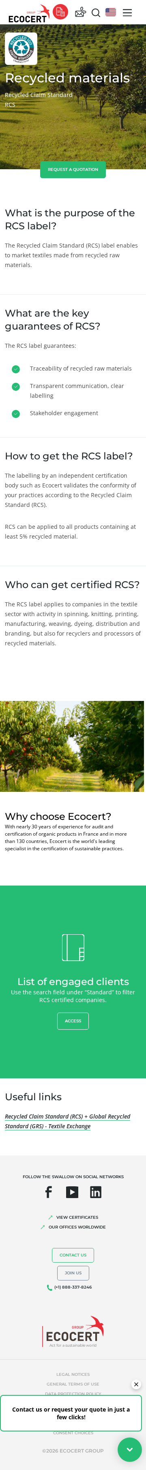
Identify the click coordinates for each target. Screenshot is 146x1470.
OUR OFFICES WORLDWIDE (77, 1227)
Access (73, 1021)
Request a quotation (73, 169)
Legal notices (73, 1374)
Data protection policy (73, 1394)
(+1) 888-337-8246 (73, 1287)
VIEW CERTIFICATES (77, 1217)
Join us (73, 1273)
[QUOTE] (60, 12)
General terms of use (73, 1384)
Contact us (73, 1255)
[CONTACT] (80, 12)
